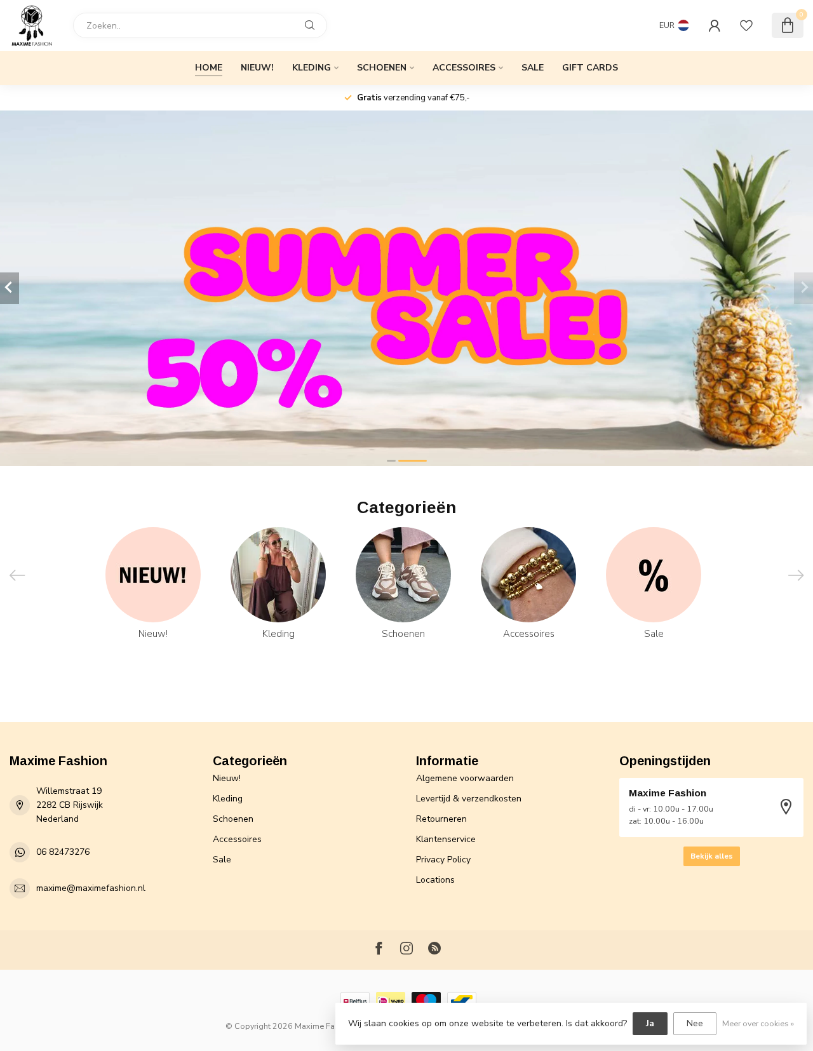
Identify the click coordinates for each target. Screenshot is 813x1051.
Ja (650, 1023)
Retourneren (441, 819)
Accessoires (464, 68)
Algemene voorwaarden (465, 778)
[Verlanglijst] (746, 25)
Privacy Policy (443, 860)
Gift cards (590, 68)
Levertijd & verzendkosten (468, 799)
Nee (695, 1023)
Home (208, 68)
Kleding (311, 68)
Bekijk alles (711, 856)
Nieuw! (257, 68)
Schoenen (381, 68)
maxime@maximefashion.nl (90, 888)
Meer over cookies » (758, 1023)
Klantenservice (446, 839)
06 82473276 (63, 852)
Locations (435, 880)
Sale (532, 68)
